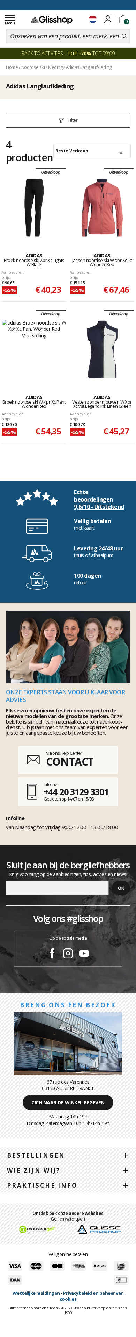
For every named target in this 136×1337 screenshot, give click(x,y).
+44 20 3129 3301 (76, 792)
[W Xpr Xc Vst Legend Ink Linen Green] (102, 349)
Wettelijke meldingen (36, 1293)
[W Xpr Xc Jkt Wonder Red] (102, 207)
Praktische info (42, 1185)
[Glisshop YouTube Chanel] (84, 954)
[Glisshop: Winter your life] (52, 19)
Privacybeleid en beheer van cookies (92, 1296)
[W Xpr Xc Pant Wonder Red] (34, 349)
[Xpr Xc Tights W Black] (34, 207)
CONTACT (69, 761)
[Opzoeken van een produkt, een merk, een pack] (124, 36)
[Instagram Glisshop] (68, 954)
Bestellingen (36, 1155)
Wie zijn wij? (33, 1170)
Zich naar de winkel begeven (68, 1102)
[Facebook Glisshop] (52, 954)
